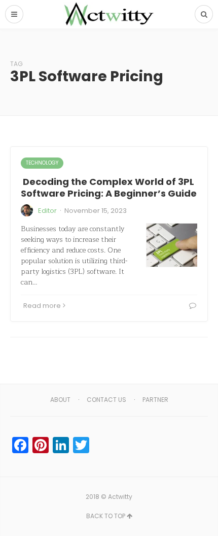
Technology (42, 163)
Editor (47, 210)
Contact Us (106, 399)
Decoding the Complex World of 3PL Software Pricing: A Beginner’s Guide (109, 187)
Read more (42, 305)
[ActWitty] (109, 14)
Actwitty (120, 496)
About (60, 399)
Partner (155, 399)
